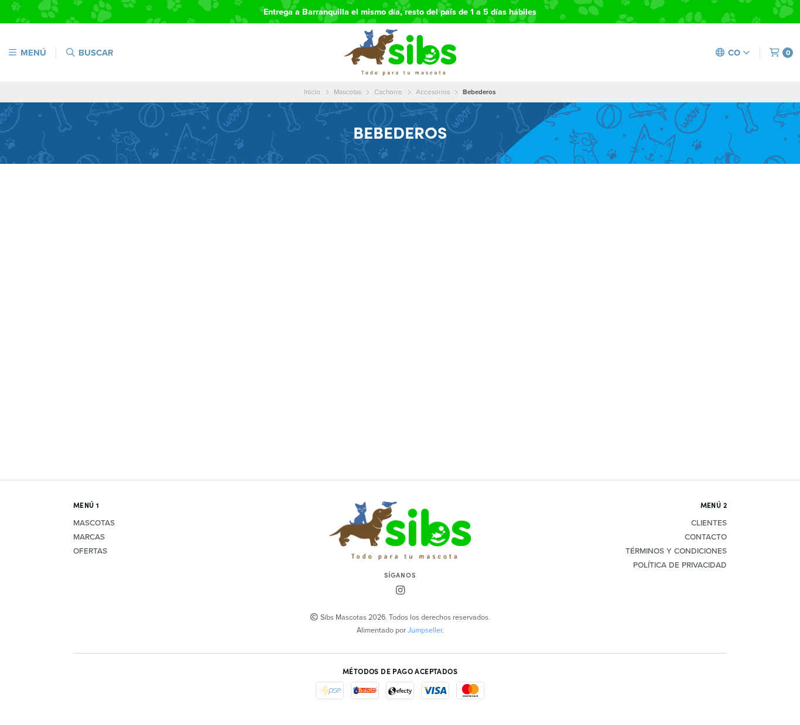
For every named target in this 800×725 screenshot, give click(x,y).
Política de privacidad (680, 565)
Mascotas (347, 92)
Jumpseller (425, 629)
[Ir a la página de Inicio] (400, 52)
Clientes (709, 523)
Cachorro (388, 92)
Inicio (312, 92)
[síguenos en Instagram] (400, 590)
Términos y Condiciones (676, 551)
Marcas (89, 537)
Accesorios (433, 92)
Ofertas (90, 551)
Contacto (706, 537)
